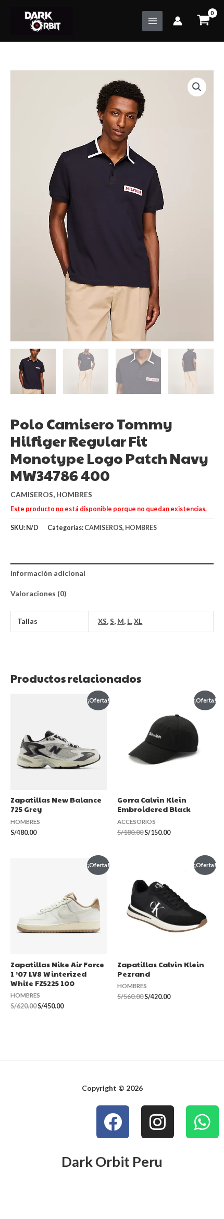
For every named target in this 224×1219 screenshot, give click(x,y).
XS (102, 621)
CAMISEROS (31, 494)
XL (138, 621)
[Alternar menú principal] (152, 21)
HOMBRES (74, 494)
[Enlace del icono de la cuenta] (177, 21)
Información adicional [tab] (47, 573)
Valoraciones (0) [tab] (38, 593)
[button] (197, 87)
